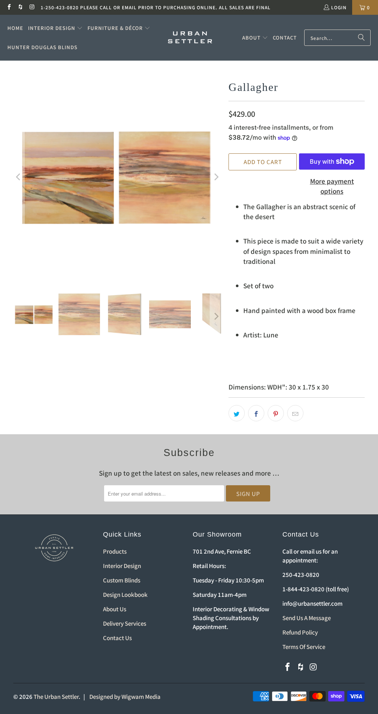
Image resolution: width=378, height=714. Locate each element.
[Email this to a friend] (295, 413)
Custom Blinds (121, 580)
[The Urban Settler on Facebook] (9, 7)
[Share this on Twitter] (236, 413)
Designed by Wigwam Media (125, 696)
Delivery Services (124, 623)
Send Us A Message (306, 618)
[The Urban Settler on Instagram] (32, 7)
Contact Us (117, 638)
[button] (55, 28)
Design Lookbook (125, 594)
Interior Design (122, 566)
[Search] (361, 38)
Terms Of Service (303, 646)
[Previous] (19, 177)
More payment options (332, 186)
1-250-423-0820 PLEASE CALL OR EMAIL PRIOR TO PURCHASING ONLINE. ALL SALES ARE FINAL (156, 7)
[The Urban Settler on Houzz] (20, 7)
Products (115, 551)
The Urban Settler (56, 696)
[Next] (215, 177)
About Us (114, 609)
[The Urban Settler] (190, 37)
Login (339, 7)
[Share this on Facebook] (256, 413)
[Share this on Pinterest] (276, 413)
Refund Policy (300, 632)
